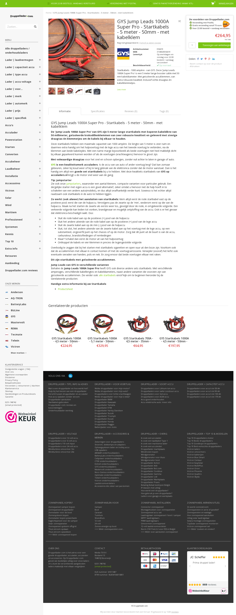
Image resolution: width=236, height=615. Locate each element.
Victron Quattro (194, 474)
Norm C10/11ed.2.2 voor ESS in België (158, 529)
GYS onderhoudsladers (105, 466)
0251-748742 (10, 402)
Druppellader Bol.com (151, 468)
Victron (9, 190)
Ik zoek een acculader (151, 438)
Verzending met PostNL (123, 3)
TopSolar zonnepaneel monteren (202, 523)
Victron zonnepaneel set (198, 526)
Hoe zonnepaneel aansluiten (200, 515)
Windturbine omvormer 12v (61, 449)
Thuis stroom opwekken (59, 532)
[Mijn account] (6, 3)
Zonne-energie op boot (105, 526)
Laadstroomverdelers (105, 483)
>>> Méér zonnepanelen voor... (109, 529)
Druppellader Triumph (105, 416)
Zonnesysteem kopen (58, 515)
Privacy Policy (11, 380)
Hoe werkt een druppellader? (154, 490)
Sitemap (9, 391)
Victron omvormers (196, 451)
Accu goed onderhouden (152, 399)
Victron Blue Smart (196, 457)
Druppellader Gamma (151, 474)
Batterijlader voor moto (106, 427)
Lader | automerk (16, 103)
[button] (39, 60)
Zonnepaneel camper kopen (61, 507)
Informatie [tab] (65, 111)
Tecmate (16, 334)
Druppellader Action (150, 463)
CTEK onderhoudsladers (106, 461)
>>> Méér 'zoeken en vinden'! (201, 529)
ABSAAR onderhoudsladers (107, 453)
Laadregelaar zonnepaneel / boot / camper (161, 515)
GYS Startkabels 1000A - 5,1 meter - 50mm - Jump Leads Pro (102, 341)
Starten (10, 147)
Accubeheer (12, 161)
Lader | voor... (14, 89)
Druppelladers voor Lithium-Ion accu (158, 388)
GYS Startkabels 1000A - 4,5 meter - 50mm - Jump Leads (174, 341)
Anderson (17, 292)
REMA (14, 328)
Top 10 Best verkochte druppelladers (204, 446)
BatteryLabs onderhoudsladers (109, 455)
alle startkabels (107, 275)
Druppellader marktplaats (153, 449)
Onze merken (12, 283)
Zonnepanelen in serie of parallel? (203, 509)
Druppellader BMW (103, 399)
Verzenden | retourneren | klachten (22, 385)
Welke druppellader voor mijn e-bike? (112, 396)
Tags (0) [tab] (164, 111)
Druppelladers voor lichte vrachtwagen (113, 394)
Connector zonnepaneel (152, 507)
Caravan (98, 512)
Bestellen (66, 352)
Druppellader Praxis (150, 482)
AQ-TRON (17, 298)
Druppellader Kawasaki (105, 402)
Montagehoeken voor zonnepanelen (158, 509)
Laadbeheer (12, 168)
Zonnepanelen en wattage (199, 512)
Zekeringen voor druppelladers (109, 441)
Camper (98, 507)
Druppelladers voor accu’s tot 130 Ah (204, 394)
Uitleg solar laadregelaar (198, 518)
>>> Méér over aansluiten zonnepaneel (159, 532)
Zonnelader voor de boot (60, 512)
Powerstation (13, 139)
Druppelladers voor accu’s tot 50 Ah (203, 388)
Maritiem (11, 212)
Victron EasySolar (195, 463)
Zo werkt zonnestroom (198, 507)
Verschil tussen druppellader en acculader (68, 394)
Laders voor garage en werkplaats (156, 496)
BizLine (15, 310)
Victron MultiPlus (195, 465)
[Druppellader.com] (22, 16)
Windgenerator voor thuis (153, 457)
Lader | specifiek (15, 118)
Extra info (11, 248)
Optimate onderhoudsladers (108, 475)
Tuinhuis (99, 515)
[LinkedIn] (70, 375)
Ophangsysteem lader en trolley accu (112, 447)
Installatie (11, 176)
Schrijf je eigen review (150, 42)
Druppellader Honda (104, 421)
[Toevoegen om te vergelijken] (179, 21)
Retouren (11, 255)
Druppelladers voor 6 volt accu (62, 440)
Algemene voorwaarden (16, 374)
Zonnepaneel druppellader (61, 509)
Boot (97, 509)
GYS (13, 316)
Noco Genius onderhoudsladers (109, 472)
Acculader (11, 132)
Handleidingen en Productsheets (20, 394)
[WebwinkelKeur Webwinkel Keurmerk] (27, 416)
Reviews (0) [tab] (131, 111)
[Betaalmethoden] (145, 553)
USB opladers (101, 450)
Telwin (15, 340)
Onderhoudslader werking (60, 410)
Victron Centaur (194, 460)
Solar (8, 197)
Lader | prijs (12, 110)
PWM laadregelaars (150, 520)
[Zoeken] (35, 25)
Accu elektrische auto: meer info (156, 402)
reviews (174, 612)
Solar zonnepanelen (57, 523)
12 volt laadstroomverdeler (153, 526)
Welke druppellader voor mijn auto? (111, 391)
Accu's (9, 125)
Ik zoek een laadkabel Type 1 (154, 440)
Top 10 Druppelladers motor (200, 438)
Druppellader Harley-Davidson (109, 410)
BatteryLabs (18, 304)
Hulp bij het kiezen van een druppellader (67, 391)
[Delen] (197, 58)
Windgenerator (148, 454)
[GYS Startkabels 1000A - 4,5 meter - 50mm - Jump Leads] (174, 324)
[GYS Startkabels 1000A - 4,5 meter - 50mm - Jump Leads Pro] (66, 324)
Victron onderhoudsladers (107, 480)
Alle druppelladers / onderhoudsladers (17, 50)
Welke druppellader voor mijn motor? (112, 388)
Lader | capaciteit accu (19, 67)
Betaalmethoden (13, 383)
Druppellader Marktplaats (153, 479)
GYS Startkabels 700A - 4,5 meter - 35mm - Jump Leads (138, 341)
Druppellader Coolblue (151, 471)
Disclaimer (10, 377)
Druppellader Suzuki (104, 413)
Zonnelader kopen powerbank (62, 518)
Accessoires (12, 183)
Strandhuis (100, 518)
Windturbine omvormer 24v (61, 451)
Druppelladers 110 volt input (61, 443)
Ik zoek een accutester (151, 446)
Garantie (9, 396)
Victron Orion (193, 468)
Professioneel (13, 219)
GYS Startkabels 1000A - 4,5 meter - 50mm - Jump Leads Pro (66, 341)
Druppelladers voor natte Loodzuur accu (160, 391)
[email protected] (103, 566)
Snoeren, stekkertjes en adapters (110, 444)
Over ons (9, 371)
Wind (8, 205)
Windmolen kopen (149, 451)
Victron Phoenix (194, 471)
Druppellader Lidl (149, 476)
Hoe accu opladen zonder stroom (64, 396)
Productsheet (65, 289)
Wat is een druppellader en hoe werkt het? (68, 388)
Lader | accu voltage (18, 81)
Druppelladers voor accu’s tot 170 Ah (204, 396)
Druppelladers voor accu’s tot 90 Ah (203, 391)
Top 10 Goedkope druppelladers (202, 443)
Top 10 (9, 241)
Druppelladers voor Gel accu (154, 394)
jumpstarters (73, 183)
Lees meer (121, 89)
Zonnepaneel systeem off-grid (62, 526)
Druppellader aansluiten (59, 399)
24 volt (98, 523)
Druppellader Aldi (149, 465)
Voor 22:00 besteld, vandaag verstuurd (73, 3)
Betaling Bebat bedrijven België (155, 485)
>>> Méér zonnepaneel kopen (62, 534)
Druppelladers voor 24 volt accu (63, 446)
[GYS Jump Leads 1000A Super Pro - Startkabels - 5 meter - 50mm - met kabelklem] (81, 52)
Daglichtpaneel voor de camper (63, 520)
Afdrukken (195, 66)
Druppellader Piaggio (104, 424)
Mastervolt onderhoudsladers (108, 469)
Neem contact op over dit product (206, 63)
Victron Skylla (193, 476)
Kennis (9, 234)
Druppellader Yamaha (105, 405)
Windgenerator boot (150, 460)
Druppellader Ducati (104, 418)
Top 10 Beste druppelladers (200, 440)
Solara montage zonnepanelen (201, 520)
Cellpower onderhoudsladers (108, 458)
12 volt (98, 520)
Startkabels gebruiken (58, 402)
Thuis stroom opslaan (58, 529)
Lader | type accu (16, 74)
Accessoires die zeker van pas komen (112, 486)
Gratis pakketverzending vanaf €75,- (173, 3)
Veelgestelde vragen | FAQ (17, 369)
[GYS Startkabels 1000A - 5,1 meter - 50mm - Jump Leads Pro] (102, 324)
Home (48, 12)
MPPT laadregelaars (150, 518)
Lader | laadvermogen (19, 60)
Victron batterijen (195, 454)
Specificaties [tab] (98, 111)
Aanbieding (12, 263)
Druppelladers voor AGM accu (155, 396)
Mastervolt (18, 322)
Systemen (11, 226)
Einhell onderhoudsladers (107, 464)
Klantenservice (12, 388)
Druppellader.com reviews (21, 270)
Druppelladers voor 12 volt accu (63, 438)
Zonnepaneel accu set (151, 512)
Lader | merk (13, 96)
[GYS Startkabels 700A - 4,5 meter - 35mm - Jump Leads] (138, 324)
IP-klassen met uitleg (150, 487)
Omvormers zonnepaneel (153, 523)
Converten (11, 154)
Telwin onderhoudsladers (107, 477)
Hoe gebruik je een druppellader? (156, 493)
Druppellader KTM (103, 407)
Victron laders (193, 449)
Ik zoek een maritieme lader (154, 443)
